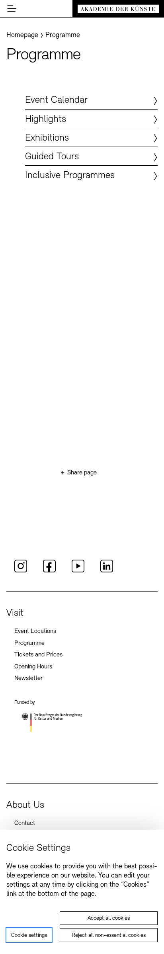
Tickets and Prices (38, 655)
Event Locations (35, 631)
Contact (24, 823)
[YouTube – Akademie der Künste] (78, 571)
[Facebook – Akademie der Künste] (49, 571)
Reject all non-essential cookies (109, 935)
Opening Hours (33, 667)
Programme (29, 643)
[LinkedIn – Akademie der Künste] (106, 571)
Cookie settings (29, 935)
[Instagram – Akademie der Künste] (20, 571)
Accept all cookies (109, 918)
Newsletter (28, 678)
